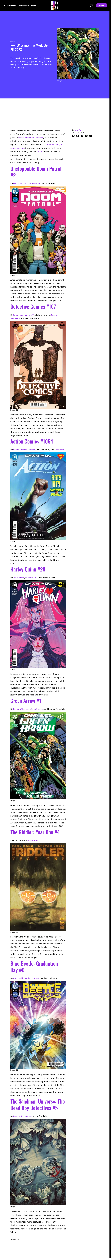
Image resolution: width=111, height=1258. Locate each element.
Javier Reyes (79, 130)
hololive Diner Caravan (27, 5)
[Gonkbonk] (54, 5)
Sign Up (101, 5)
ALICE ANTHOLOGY (10, 5)
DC (18, 1239)
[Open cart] (91, 5)
